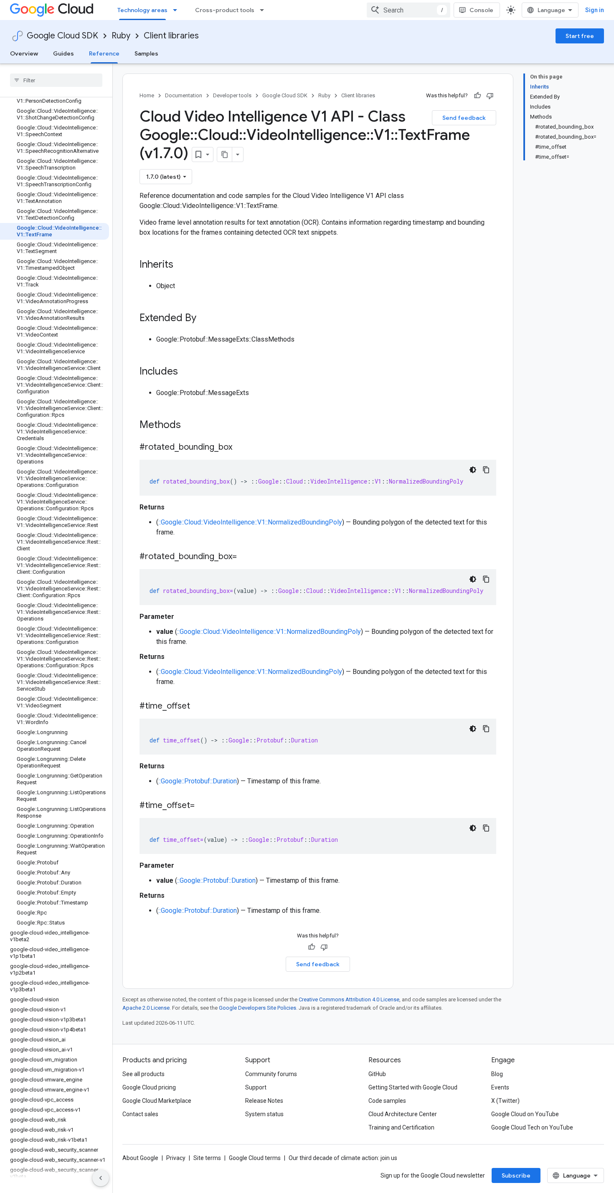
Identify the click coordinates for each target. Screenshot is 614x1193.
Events (500, 1087)
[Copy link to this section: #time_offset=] (203, 806)
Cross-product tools (224, 10)
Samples (146, 53)
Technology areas (142, 10)
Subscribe (516, 1175)
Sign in (594, 10)
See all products (143, 1074)
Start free (580, 36)
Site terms (207, 1158)
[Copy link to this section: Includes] (186, 372)
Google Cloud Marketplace (156, 1100)
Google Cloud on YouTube (525, 1114)
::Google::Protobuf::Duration (197, 781)
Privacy (175, 1158)
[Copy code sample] (486, 469)
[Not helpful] (490, 95)
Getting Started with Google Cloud (412, 1087)
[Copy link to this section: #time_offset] (198, 707)
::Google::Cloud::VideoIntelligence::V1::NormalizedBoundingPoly (250, 522)
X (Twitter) (505, 1100)
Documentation (183, 95)
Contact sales (140, 1114)
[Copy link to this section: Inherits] (181, 265)
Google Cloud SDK (62, 35)
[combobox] (408, 10)
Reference (104, 53)
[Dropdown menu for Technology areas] (177, 10)
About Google (140, 1158)
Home (147, 95)
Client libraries (171, 35)
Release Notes (264, 1100)
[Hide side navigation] (100, 1178)
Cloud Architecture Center (402, 1114)
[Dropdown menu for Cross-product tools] (264, 10)
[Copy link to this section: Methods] (191, 425)
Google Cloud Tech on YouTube (532, 1127)
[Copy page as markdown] (224, 154)
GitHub (377, 1074)
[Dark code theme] (473, 469)
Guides (63, 53)
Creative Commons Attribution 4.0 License (349, 999)
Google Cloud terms (255, 1158)
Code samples (387, 1100)
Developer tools (232, 95)
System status (264, 1114)
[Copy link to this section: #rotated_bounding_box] (240, 448)
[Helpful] (477, 95)
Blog (497, 1074)
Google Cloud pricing (149, 1087)
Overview (24, 53)
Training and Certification (401, 1127)
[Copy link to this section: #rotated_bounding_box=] (245, 557)
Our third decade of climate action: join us (343, 1158)
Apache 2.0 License (146, 1008)
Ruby (121, 35)
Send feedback (464, 118)
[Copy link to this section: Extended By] (204, 319)
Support (255, 1087)
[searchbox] (56, 80)
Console (481, 10)
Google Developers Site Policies (257, 1008)
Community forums (271, 1074)
